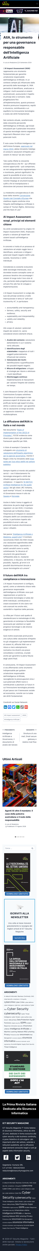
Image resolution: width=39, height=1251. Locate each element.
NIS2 (26, 1032)
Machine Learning (10, 1032)
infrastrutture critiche (22, 1210)
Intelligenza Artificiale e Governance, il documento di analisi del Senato (9, 737)
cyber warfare (25, 1017)
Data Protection (23, 1020)
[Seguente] (33, 799)
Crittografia (23, 999)
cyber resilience (25, 1005)
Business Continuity (24, 996)
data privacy (13, 1020)
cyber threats (16, 1017)
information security (16, 1026)
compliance (16, 999)
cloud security (8, 999)
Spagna (6, 496)
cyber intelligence (9, 1005)
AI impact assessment (12, 715)
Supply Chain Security (28, 1044)
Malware (20, 1032)
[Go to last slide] (5, 799)
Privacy (7, 1035)
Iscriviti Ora (20, 938)
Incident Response (30, 1207)
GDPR (23, 1022)
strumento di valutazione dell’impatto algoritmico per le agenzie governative (18, 453)
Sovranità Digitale (16, 1044)
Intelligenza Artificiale (11, 719)
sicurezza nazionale (21, 1041)
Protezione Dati (15, 1034)
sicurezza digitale (17, 1038)
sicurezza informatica (23, 1222)
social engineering (18, 1225)
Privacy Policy (21, 1245)
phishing (31, 1032)
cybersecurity (12, 1013)
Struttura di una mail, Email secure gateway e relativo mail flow (29, 736)
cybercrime (9, 1002)
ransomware (25, 1034)
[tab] (15, 836)
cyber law (17, 1005)
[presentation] (19, 785)
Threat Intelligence (10, 1047)
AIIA (24, 715)
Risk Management (27, 1219)
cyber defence (29, 1002)
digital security (16, 1023)
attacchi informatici (11, 996)
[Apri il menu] (37, 3)
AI (4, 996)
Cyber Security (17, 1009)
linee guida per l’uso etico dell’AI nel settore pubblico (19, 461)
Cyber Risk (18, 1193)
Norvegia (15, 496)
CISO (32, 996)
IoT (31, 1029)
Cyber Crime (19, 1002)
